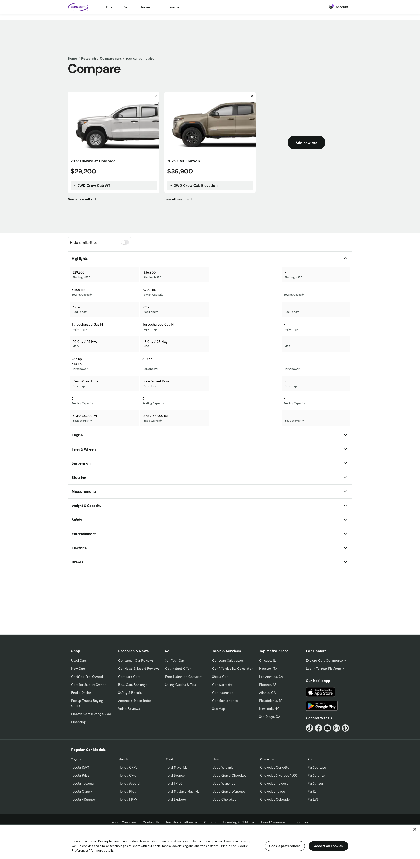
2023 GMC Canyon (183, 160)
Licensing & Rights (236, 822)
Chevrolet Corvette (274, 767)
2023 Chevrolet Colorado (93, 160)
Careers (210, 822)
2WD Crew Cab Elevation (195, 185)
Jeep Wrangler (224, 767)
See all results (80, 199)
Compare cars (111, 58)
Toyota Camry (81, 791)
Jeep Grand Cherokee (230, 775)
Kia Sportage (316, 767)
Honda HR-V (127, 799)
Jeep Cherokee (224, 799)
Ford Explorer (176, 799)
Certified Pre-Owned (87, 676)
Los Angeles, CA (271, 676)
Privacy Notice (108, 841)
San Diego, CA (269, 716)
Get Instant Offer (178, 668)
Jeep (216, 759)
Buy (109, 7)
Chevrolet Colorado (275, 799)
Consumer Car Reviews (135, 660)
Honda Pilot (127, 791)
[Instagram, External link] (336, 728)
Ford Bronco (175, 775)
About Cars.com (124, 822)
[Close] (414, 829)
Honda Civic (127, 775)
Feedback (301, 822)
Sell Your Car (174, 660)
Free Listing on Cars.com (183, 676)
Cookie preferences (285, 846)
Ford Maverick (176, 767)
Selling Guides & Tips (180, 684)
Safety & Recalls (130, 692)
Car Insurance (222, 692)
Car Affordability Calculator (232, 668)
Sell (126, 7)
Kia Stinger (315, 783)
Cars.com (231, 841)
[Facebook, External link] (318, 728)
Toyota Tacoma (82, 783)
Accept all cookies (328, 846)
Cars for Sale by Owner (88, 684)
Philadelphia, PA (270, 700)
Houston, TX (268, 668)
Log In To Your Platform (323, 668)
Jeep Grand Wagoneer (230, 791)
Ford (169, 759)
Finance (173, 7)
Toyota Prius (80, 775)
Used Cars (79, 660)
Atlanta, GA (267, 692)
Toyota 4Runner (83, 799)
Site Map (218, 708)
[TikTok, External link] (309, 728)
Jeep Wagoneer (225, 783)
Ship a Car (220, 676)
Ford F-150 (174, 783)
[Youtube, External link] (327, 728)
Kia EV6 (312, 799)
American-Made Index (134, 700)
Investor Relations (179, 822)
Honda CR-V (127, 767)
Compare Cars (129, 676)
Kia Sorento (316, 775)
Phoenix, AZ (268, 684)
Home (72, 58)
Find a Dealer (81, 692)
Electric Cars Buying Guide (91, 714)
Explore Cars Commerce (324, 660)
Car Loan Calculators (228, 660)
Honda (123, 759)
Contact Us (151, 822)
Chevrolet (268, 759)
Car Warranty (222, 684)
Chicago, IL (267, 660)
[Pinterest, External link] (345, 728)
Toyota (76, 759)
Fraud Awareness (274, 822)
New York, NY (269, 708)
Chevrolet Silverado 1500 (278, 775)
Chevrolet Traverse (274, 783)
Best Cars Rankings (132, 684)
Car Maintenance (225, 700)
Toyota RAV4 (80, 767)
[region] (210, 841)
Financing (78, 722)
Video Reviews (129, 708)
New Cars (78, 668)
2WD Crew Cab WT (93, 185)
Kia (309, 759)
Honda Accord (129, 783)
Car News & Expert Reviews (138, 668)
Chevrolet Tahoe (272, 791)
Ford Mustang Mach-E (182, 791)
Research (148, 7)
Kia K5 (311, 791)
